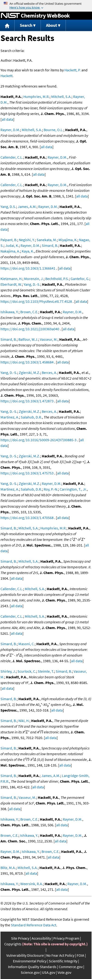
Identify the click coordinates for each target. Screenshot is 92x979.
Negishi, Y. (27, 239)
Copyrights (12, 944)
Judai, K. (12, 245)
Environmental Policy (29, 961)
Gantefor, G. (80, 278)
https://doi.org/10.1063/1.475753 (27, 473)
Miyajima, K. (68, 239)
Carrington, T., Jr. (73, 489)
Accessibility (41, 938)
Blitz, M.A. (8, 867)
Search (26, 25)
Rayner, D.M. (10, 129)
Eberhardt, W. (11, 284)
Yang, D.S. (8, 206)
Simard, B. (50, 245)
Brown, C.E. (29, 311)
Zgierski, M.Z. (29, 372)
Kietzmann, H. (11, 278)
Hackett (6, 75)
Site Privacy (20, 938)
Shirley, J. (8, 671)
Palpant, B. (8, 239)
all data (7, 119)
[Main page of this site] (7, 25)
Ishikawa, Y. (9, 311)
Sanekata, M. (47, 239)
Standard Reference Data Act (33, 925)
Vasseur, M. (49, 339)
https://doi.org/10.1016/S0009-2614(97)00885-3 (38, 439)
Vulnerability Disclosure (25, 955)
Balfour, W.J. (28, 339)
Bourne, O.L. (53, 129)
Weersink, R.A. (31, 883)
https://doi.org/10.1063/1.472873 (27, 401)
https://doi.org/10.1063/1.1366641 (27, 268)
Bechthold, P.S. (57, 278)
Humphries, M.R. (36, 96)
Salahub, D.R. (31, 417)
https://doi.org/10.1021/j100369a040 (29, 328)
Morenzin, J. (34, 278)
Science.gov (30, 972)
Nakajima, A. (10, 251)
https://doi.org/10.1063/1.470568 (27, 517)
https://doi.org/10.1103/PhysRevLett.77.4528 (36, 301)
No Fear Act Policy (60, 955)
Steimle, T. (46, 671)
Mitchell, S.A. (61, 96)
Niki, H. (23, 720)
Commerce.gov (71, 966)
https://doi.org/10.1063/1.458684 (27, 362)
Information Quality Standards (32, 966)
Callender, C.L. (11, 157)
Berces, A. (49, 372)
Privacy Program (66, 938)
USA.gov (48, 972)
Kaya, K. (28, 251)
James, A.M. (27, 206)
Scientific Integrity (63, 961)
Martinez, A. (9, 417)
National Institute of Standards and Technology (10, 16)
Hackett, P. (72, 70)
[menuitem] (7, 25)
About (51, 25)
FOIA (80, 955)
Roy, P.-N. (51, 489)
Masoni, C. (26, 643)
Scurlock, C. (26, 671)
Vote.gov (64, 972)
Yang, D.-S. (32, 284)
